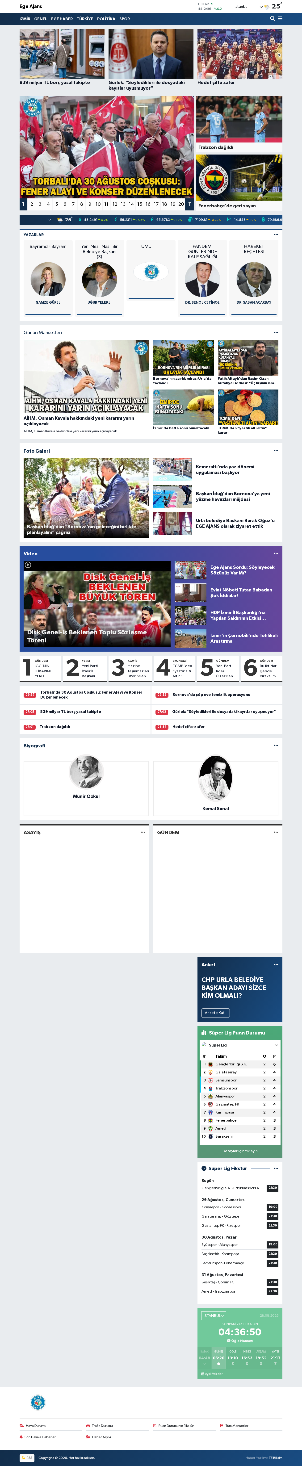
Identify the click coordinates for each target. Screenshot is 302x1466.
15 (139, 204)
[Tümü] (276, 746)
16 (148, 204)
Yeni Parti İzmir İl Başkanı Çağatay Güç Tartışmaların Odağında (93, 671)
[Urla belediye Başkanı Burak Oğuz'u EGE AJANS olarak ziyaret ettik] (172, 523)
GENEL (40, 19)
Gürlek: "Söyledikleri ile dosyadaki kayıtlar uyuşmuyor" (224, 712)
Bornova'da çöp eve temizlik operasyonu (211, 695)
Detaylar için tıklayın (240, 1151)
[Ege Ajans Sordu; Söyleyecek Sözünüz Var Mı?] (190, 570)
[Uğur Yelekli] (99, 279)
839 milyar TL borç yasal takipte (70, 712)
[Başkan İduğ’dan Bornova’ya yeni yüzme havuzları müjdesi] (172, 496)
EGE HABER (62, 19)
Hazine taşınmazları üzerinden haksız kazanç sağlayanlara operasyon (139, 671)
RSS (29, 1458)
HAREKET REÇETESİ (254, 249)
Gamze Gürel (48, 302)
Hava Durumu (36, 1426)
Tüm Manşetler (236, 1426)
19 (173, 204)
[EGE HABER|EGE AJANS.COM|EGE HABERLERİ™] (37, 1402)
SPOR (124, 19)
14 (131, 204)
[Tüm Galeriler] (276, 451)
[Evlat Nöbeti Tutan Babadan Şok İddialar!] (190, 593)
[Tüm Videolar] (276, 554)
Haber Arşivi (101, 1437)
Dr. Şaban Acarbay (254, 302)
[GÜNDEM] (276, 832)
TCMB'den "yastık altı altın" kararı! (182, 671)
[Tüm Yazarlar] (276, 235)
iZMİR (25, 19)
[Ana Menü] (279, 19)
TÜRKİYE (85, 19)
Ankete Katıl (215, 1013)
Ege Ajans (31, 6)
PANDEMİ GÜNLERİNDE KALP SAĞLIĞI (202, 251)
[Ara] (273, 19)
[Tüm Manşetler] (276, 333)
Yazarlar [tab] (34, 235)
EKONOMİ (180, 660)
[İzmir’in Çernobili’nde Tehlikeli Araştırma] (190, 638)
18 (164, 204)
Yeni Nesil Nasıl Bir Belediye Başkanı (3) (99, 251)
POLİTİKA (106, 19)
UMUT (151, 246)
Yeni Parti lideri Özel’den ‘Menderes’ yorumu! (226, 671)
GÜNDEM (41, 660)
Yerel (86, 660)
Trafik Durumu (102, 1426)
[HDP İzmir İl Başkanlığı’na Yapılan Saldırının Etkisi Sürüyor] (190, 615)
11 (106, 204)
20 (181, 204)
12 (115, 204)
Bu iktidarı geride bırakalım (268, 671)
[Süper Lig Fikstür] (276, 1169)
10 (98, 204)
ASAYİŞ (132, 660)
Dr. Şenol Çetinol (202, 302)
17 (156, 204)
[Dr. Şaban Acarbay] (254, 279)
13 (123, 204)
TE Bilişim (275, 1458)
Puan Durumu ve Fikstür (176, 1426)
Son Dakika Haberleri (40, 1437)
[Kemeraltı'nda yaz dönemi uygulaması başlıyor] (172, 470)
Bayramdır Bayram (48, 246)
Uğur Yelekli (100, 302)
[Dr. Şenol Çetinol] (202, 279)
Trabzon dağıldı (55, 727)
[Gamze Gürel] (48, 279)
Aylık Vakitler (213, 1374)
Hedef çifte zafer (188, 727)
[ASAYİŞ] (143, 832)
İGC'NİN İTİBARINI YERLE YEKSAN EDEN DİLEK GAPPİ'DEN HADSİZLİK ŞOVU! (45, 671)
